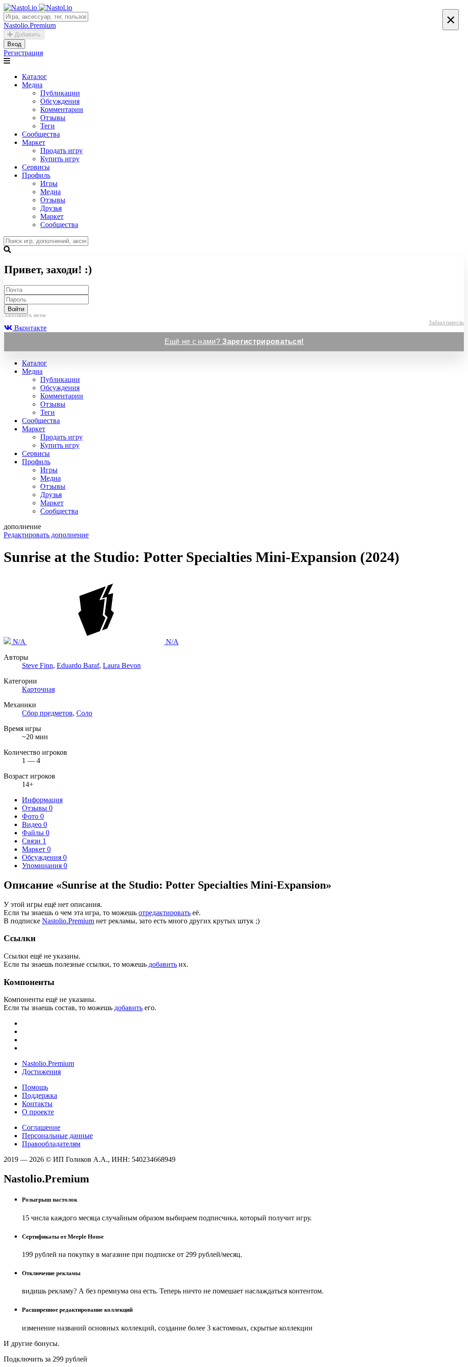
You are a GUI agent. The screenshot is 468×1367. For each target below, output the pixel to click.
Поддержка (39, 1095)
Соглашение (41, 1127)
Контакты (37, 1103)
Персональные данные (57, 1135)
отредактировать (164, 913)
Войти (16, 309)
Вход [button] (14, 44)
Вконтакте (29, 328)
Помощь (35, 1087)
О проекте (38, 1112)
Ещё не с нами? (234, 341)
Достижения (41, 1072)
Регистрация (23, 53)
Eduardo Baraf (78, 665)
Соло (84, 713)
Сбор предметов (47, 713)
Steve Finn (37, 665)
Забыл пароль (446, 322)
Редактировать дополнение (46, 535)
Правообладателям (51, 1144)
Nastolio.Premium (68, 921)
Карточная (38, 689)
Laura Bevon (122, 665)
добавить (163, 964)
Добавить (27, 34)
